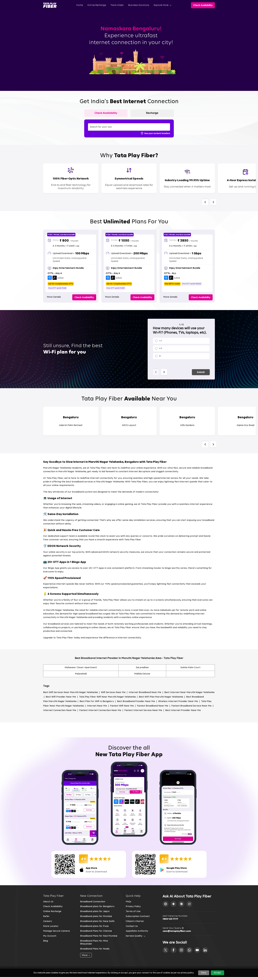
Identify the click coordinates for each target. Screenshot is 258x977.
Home (79, 5)
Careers (47, 921)
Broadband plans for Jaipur (95, 911)
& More (60, 278)
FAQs (128, 901)
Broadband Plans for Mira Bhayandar (94, 942)
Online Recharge (96, 5)
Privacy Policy (133, 906)
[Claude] (181, 904)
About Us (48, 901)
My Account (49, 936)
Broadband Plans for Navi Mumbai (98, 936)
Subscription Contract (138, 916)
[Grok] (189, 904)
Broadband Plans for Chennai (96, 931)
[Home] (50, 5)
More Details (54, 297)
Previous (205, 202)
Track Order (117, 5)
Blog (45, 941)
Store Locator (51, 926)
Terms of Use (133, 911)
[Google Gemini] (173, 904)
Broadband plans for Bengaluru (97, 906)
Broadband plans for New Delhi (97, 921)
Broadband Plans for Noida (94, 949)
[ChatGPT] (166, 904)
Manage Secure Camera (56, 931)
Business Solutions (138, 5)
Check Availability (53, 906)
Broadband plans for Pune (94, 926)
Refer (46, 916)
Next (213, 202)
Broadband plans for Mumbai (96, 916)
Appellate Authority (137, 931)
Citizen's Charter (135, 921)
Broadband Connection (92, 901)
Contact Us (132, 926)
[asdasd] (166, 950)
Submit (201, 372)
